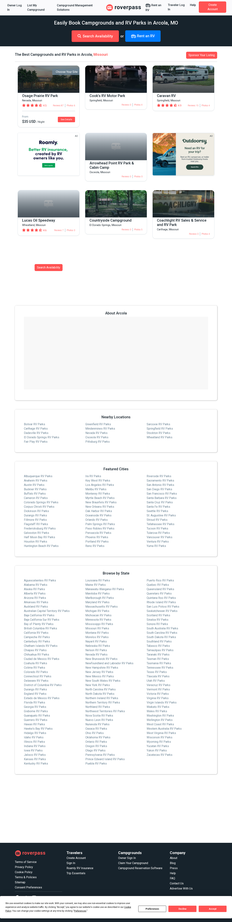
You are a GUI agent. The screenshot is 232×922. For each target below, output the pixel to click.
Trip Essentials (76, 873)
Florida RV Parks (34, 702)
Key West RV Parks (97, 480)
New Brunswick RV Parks (101, 659)
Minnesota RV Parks (98, 619)
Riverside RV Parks (159, 476)
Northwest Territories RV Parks (105, 711)
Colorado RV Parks (36, 672)
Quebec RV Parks (158, 585)
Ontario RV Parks (96, 741)
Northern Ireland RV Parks (101, 698)
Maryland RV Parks (97, 602)
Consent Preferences (28, 887)
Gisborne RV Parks (36, 711)
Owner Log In (14, 7)
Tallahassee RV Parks (160, 524)
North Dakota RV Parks (99, 693)
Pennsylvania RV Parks (100, 755)
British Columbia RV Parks (40, 628)
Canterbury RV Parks (37, 641)
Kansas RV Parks (35, 759)
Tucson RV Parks (157, 528)
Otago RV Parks (95, 750)
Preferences (152, 909)
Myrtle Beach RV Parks (100, 498)
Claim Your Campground (133, 863)
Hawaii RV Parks (34, 724)
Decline (183, 909)
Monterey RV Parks (97, 493)
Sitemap (20, 882)
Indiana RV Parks (34, 746)
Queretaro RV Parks (159, 593)
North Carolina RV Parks (100, 689)
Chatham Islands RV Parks (40, 646)
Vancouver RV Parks (159, 537)
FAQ (172, 878)
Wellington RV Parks (160, 720)
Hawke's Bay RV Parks (38, 728)
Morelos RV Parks (97, 637)
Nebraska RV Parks (97, 646)
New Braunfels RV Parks (101, 502)
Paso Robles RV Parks (99, 528)
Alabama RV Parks (35, 585)
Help (193, 5)
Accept (212, 909)
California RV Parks (36, 632)
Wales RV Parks (157, 711)
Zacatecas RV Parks (159, 755)
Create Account (213, 7)
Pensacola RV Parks (98, 533)
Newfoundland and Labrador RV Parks (109, 663)
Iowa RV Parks (33, 750)
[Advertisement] (116, 808)
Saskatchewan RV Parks (162, 611)
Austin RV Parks (34, 485)
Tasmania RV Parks (159, 663)
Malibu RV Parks (95, 489)
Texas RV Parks (157, 672)
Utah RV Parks (156, 680)
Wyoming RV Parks (159, 741)
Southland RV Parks (159, 641)
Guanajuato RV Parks (37, 715)
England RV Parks (35, 693)
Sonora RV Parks (157, 624)
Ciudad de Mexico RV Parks (41, 659)
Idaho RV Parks (34, 737)
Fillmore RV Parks (35, 519)
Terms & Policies (26, 877)
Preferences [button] (80, 911)
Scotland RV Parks (158, 615)
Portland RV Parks (97, 541)
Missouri (101, 54)
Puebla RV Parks (96, 763)
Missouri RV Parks (97, 628)
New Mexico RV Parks (99, 676)
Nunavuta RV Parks (97, 724)
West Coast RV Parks (160, 724)
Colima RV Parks (34, 667)
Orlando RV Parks (96, 519)
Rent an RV (153, 7)
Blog (173, 863)
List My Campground (36, 7)
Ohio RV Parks (94, 733)
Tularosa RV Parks (158, 533)
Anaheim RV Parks (35, 480)
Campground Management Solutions (75, 7)
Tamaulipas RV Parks (160, 650)
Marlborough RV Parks (99, 598)
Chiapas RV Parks (35, 650)
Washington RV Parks (160, 715)
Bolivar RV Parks (34, 424)
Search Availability (98, 36)
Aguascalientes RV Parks (40, 580)
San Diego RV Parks (159, 489)
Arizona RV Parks (35, 598)
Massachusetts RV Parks (101, 606)
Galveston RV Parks (36, 533)
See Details (66, 119)
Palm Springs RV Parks (100, 524)
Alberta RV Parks (34, 593)
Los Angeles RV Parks (99, 485)
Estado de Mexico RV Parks (41, 698)
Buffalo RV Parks (35, 493)
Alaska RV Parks (34, 589)
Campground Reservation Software (140, 868)
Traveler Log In (176, 7)
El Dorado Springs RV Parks (41, 437)
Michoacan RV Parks (98, 615)
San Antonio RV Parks (160, 485)
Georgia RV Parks (35, 707)
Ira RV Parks (93, 476)
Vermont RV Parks (158, 689)
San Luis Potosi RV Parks (163, 606)
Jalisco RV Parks (35, 755)
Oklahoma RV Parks (97, 737)
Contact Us (177, 883)
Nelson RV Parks (96, 650)
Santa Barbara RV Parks (162, 498)
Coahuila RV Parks (35, 663)
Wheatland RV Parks (159, 437)
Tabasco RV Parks (158, 646)
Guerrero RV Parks (35, 720)
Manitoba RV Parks (97, 593)
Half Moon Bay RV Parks (39, 537)
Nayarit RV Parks (96, 641)
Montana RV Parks (97, 632)
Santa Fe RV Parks (158, 506)
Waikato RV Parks (158, 707)
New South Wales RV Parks (102, 680)
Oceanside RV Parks (98, 515)
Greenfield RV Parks (98, 424)
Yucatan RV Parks (158, 746)
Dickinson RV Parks (36, 511)
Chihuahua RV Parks (36, 654)
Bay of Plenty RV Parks (38, 624)
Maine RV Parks (95, 585)
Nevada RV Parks (96, 433)
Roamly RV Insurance (80, 868)
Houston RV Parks (35, 541)
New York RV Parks (97, 685)
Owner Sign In (127, 858)
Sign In (71, 863)
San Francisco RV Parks (162, 493)
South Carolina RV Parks (162, 632)
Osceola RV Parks (96, 437)
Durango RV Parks (35, 515)
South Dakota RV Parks (161, 637)
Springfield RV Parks (160, 428)
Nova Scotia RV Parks (99, 715)
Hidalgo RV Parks (35, 733)
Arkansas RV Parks (36, 602)
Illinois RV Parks (34, 741)
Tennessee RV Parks (160, 667)
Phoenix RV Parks (96, 537)
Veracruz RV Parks (158, 685)
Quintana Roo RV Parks (161, 598)
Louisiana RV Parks (97, 580)
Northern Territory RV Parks (102, 702)
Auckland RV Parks (36, 606)
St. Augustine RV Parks (161, 515)
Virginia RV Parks (158, 698)
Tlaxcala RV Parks (158, 676)
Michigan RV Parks (97, 611)
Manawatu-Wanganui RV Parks (104, 589)
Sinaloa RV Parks (157, 619)
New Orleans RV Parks (99, 506)
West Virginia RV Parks (161, 733)
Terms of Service (26, 862)
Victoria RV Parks (158, 693)
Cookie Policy (23, 872)
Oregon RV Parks (96, 746)
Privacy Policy (24, 867)
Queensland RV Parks (160, 589)
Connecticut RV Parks (37, 676)
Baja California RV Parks (39, 615)
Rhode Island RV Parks (161, 602)
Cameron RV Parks (36, 498)
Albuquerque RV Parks (38, 476)
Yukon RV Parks (157, 750)
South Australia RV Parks (162, 628)
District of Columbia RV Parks (43, 685)
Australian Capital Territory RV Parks (47, 611)
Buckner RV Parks (35, 489)
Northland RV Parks (97, 707)
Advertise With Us (181, 888)
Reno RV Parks (94, 546)
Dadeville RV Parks (36, 433)
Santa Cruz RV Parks (160, 502)
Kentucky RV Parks (36, 763)
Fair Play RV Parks (35, 441)
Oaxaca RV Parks (96, 728)
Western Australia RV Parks (164, 728)
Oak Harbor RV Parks (98, 511)
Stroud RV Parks (157, 519)
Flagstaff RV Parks (36, 524)
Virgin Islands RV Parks (162, 702)
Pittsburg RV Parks (97, 441)
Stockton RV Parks (158, 433)
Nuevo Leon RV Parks (99, 720)
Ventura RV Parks (158, 541)
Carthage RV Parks (36, 428)
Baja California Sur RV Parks (41, 619)
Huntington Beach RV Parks (41, 546)
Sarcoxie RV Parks (158, 424)
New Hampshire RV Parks (101, 667)
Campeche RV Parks (37, 637)
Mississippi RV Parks (99, 624)
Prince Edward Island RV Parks (105, 759)
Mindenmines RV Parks (100, 428)
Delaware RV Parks (36, 680)
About (173, 858)
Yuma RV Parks (156, 546)
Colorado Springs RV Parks (41, 502)
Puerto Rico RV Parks (160, 580)
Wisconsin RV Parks (159, 737)
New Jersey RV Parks (99, 672)
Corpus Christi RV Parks (39, 506)
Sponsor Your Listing (201, 55)
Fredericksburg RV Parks (40, 528)
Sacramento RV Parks (160, 480)
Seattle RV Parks (157, 511)
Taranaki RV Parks (158, 654)
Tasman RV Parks (158, 659)
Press (174, 868)
